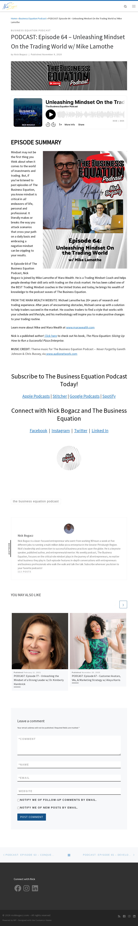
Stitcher (60, 396)
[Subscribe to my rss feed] (119, 916)
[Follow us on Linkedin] (134, 916)
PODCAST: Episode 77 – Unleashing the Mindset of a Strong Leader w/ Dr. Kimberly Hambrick (39, 680)
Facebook (38, 430)
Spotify (109, 396)
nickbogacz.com (20, 915)
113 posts (24, 572)
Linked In (100, 430)
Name (24, 764)
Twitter (80, 430)
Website (25, 791)
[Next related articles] (123, 604)
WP (14, 920)
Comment (27, 739)
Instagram (61, 430)
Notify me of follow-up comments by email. (58, 799)
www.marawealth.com (80, 327)
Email (24, 777)
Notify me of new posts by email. (49, 807)
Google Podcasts (85, 396)
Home (14, 18)
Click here (50, 336)
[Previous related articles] (115, 604)
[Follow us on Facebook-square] (124, 916)
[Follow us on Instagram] (129, 916)
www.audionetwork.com (61, 354)
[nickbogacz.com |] (10, 5)
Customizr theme (43, 920)
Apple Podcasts (36, 396)
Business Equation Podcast (32, 18)
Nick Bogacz (20, 54)
